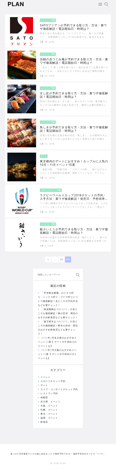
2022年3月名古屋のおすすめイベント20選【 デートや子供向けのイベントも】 (57, 341)
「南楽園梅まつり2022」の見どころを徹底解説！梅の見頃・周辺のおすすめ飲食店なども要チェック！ (58, 313)
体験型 (44, 397)
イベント (45, 377)
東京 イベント (49, 413)
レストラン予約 (49, 393)
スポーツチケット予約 (52, 381)
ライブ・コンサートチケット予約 (59, 389)
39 (61, 259)
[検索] (77, 275)
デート (44, 385)
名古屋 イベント (50, 401)
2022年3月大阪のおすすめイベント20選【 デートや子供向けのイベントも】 (57, 354)
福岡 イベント (49, 417)
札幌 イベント (49, 409)
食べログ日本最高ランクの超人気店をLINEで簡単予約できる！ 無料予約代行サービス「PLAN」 (58, 454)
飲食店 (44, 421)
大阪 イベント (49, 405)
